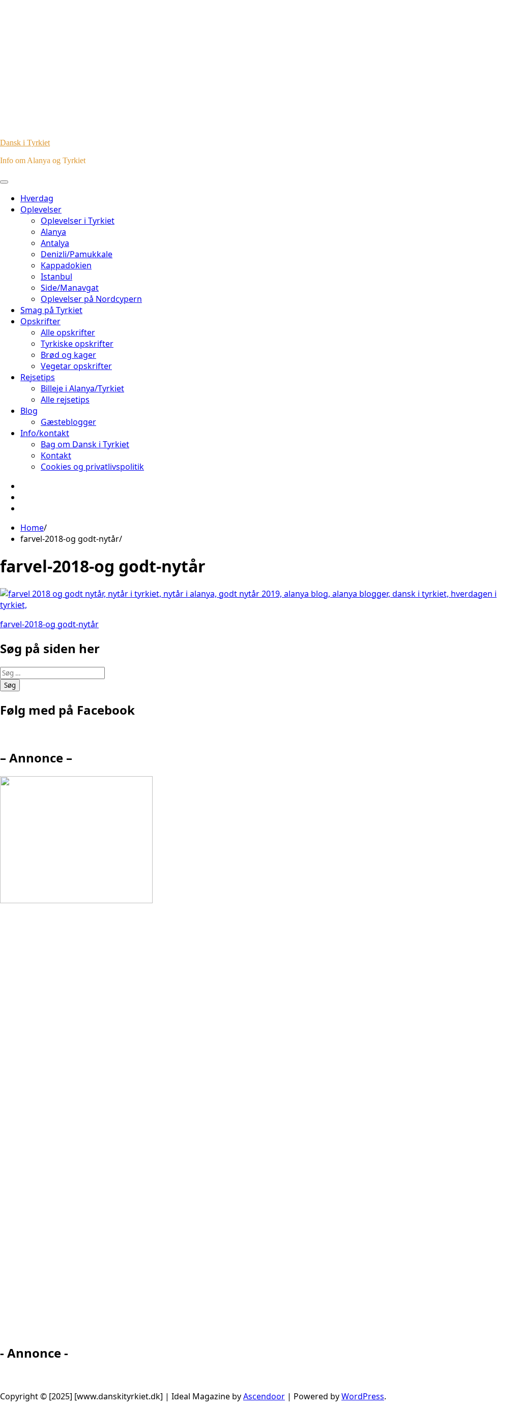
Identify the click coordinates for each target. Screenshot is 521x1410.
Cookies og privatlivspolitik (92, 466)
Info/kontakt (44, 433)
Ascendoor (264, 1396)
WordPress (362, 1396)
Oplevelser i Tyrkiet (77, 220)
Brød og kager (68, 354)
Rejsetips (37, 377)
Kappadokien (66, 265)
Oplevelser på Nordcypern (91, 298)
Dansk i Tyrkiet (25, 142)
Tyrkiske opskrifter (77, 343)
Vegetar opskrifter (76, 366)
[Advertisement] (91, 1128)
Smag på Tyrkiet (51, 310)
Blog (29, 410)
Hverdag (36, 198)
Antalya (55, 243)
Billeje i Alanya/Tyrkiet (82, 388)
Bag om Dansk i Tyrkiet (85, 444)
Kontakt (56, 455)
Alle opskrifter (68, 332)
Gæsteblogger (68, 421)
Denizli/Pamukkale (76, 254)
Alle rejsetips (65, 399)
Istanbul (56, 276)
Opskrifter (40, 321)
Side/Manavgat (70, 287)
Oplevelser (41, 209)
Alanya (53, 231)
